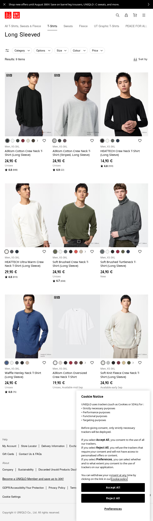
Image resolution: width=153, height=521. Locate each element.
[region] (113, 456)
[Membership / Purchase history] (126, 15)
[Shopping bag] (135, 15)
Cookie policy (119, 479)
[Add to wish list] (44, 140)
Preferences (113, 509)
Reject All (113, 498)
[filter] (7, 50)
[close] (4, 4)
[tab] (23, 26)
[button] (148, 26)
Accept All (113, 487)
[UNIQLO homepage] (12, 15)
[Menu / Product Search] (143, 15)
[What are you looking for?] (117, 15)
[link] (81, 4)
